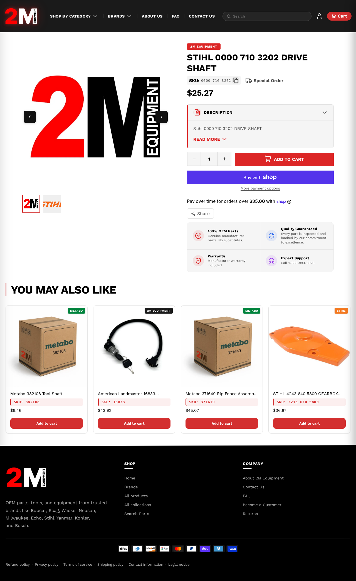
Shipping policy (110, 564)
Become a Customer (262, 505)
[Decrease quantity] (194, 159)
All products (136, 496)
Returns (250, 513)
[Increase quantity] (224, 159)
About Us (152, 16)
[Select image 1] (31, 204)
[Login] (319, 16)
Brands (116, 16)
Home (129, 478)
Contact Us (202, 16)
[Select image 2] (52, 204)
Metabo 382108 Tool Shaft (36, 393)
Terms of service (77, 564)
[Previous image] (30, 117)
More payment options (260, 188)
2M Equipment (203, 46)
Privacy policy (46, 564)
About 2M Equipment (263, 478)
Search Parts (136, 513)
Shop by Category (70, 16)
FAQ (176, 16)
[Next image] (161, 117)
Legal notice (179, 564)
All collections (137, 505)
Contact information (145, 564)
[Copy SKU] (236, 80)
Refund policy (18, 564)
